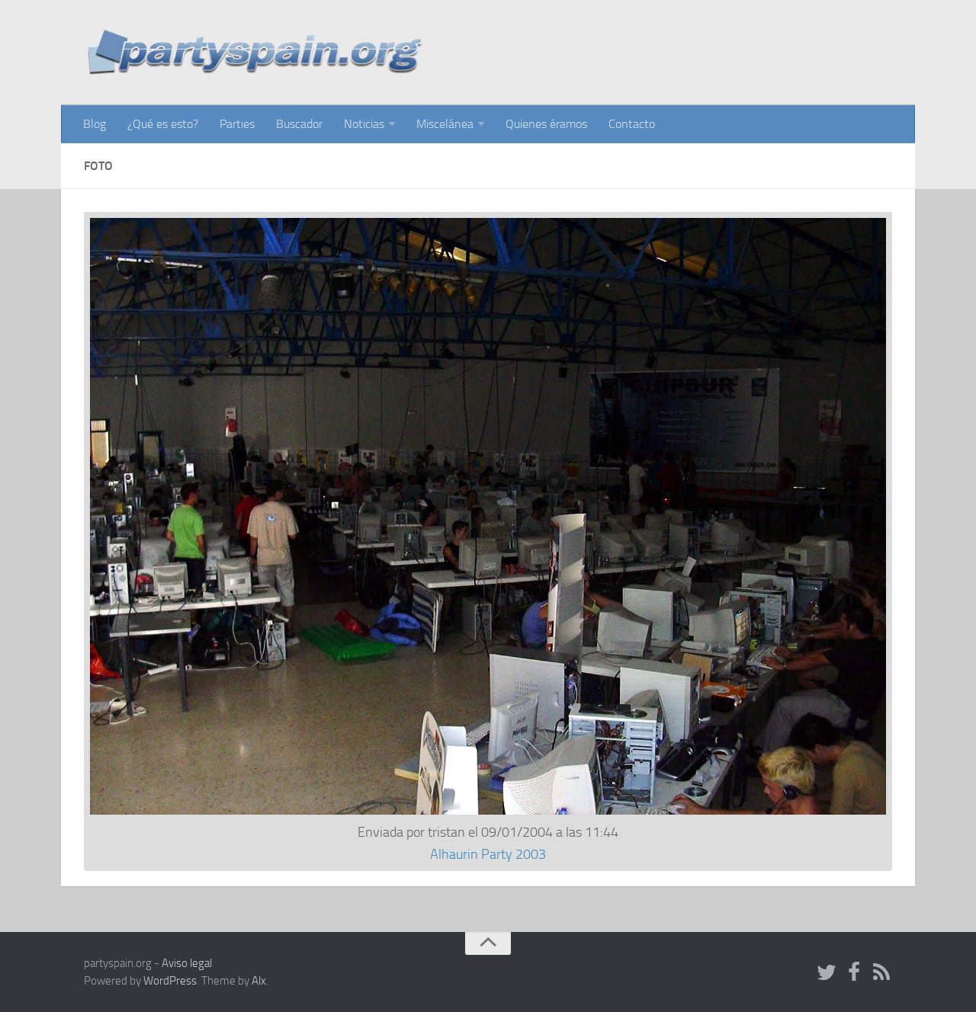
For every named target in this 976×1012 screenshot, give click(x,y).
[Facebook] (854, 973)
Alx (259, 981)
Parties (237, 124)
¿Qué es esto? (162, 124)
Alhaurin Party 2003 (488, 854)
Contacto (631, 124)
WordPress (170, 981)
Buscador (299, 124)
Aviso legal (187, 963)
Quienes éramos (546, 124)
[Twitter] (826, 973)
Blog (94, 124)
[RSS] (881, 973)
